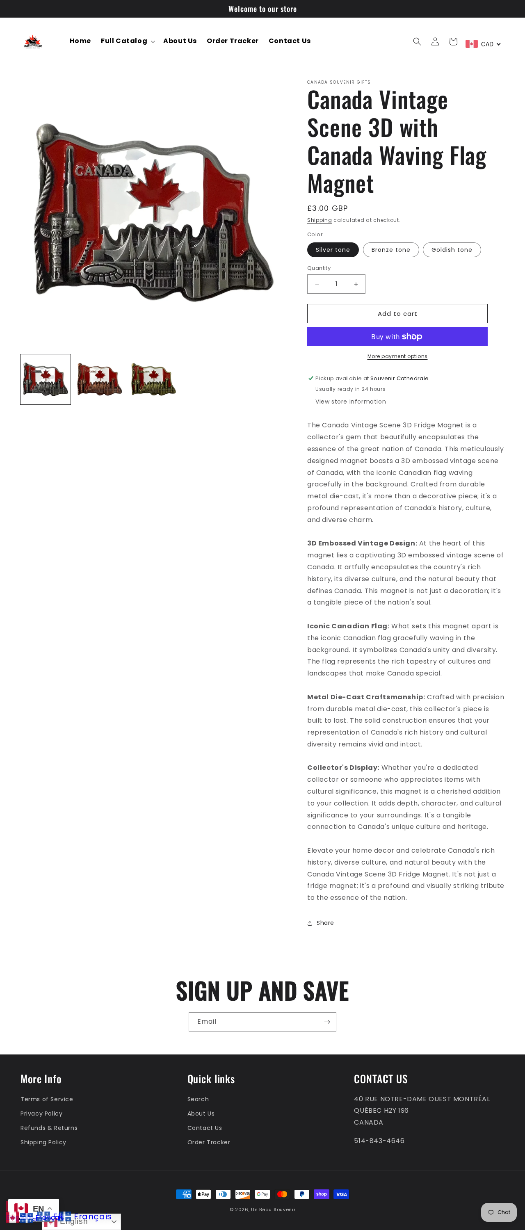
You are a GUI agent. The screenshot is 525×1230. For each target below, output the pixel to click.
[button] (127, 41)
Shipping (319, 220)
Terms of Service (47, 1099)
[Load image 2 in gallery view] (100, 379)
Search (198, 1099)
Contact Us (204, 1128)
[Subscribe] (327, 1021)
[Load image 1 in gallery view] (46, 379)
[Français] (27, 1217)
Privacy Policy (41, 1113)
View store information (350, 401)
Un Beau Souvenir (273, 1209)
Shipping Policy (43, 1142)
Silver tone (333, 250)
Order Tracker (209, 1142)
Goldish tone (451, 250)
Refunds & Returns (49, 1128)
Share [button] (325, 923)
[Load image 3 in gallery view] (154, 379)
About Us (201, 1113)
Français (49, 1217)
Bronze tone (391, 250)
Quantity (319, 268)
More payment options (398, 356)
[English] (13, 1217)
